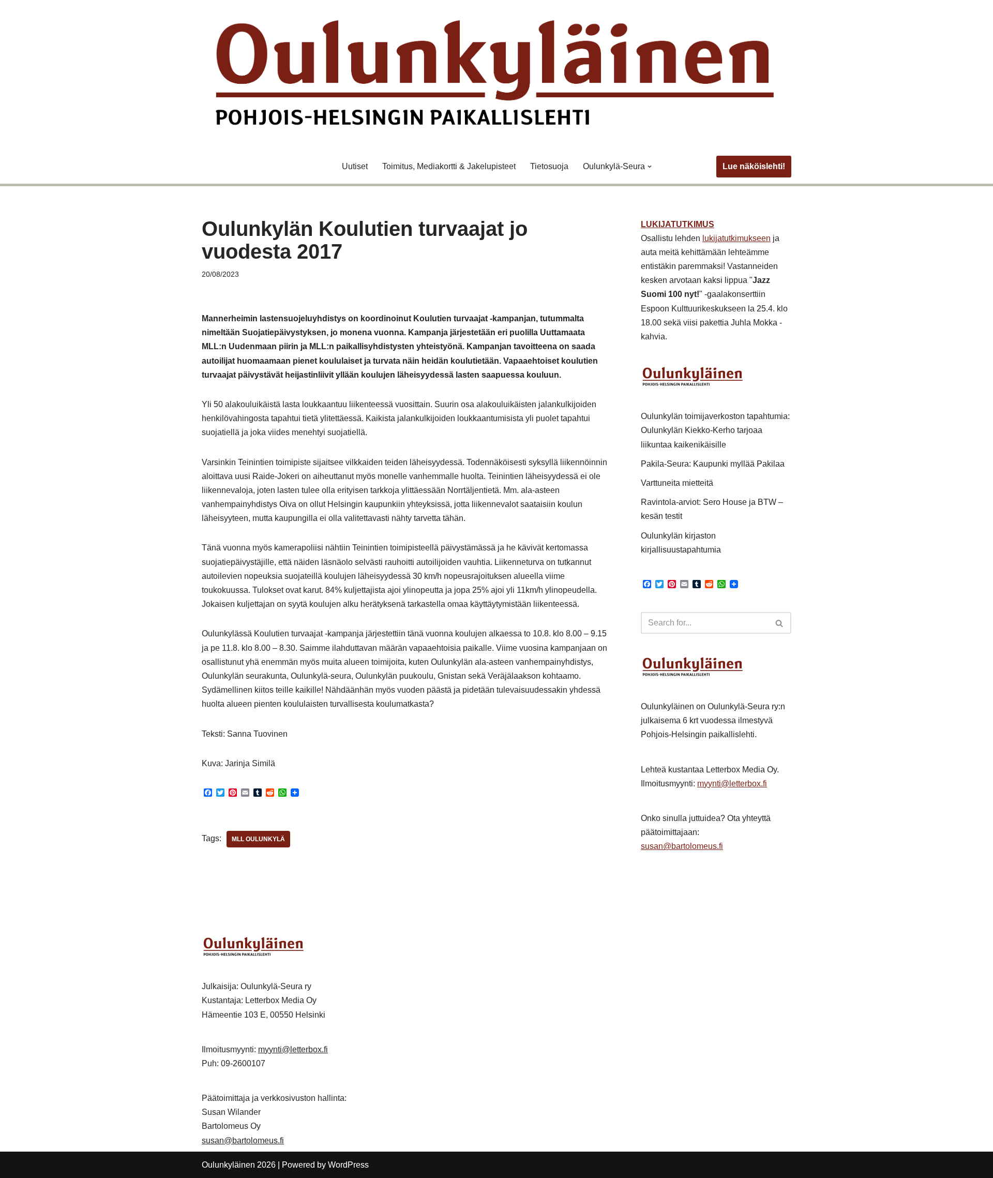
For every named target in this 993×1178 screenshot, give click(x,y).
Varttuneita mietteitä (677, 483)
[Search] (779, 623)
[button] (650, 167)
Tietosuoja (549, 166)
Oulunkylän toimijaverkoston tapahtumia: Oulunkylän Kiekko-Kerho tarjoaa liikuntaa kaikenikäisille (715, 430)
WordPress (348, 1164)
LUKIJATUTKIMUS (677, 224)
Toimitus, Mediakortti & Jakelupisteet (449, 166)
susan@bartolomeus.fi (682, 846)
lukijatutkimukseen (736, 238)
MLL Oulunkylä (258, 839)
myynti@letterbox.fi (732, 783)
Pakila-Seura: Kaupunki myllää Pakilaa (713, 463)
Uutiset (355, 166)
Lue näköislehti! (754, 166)
